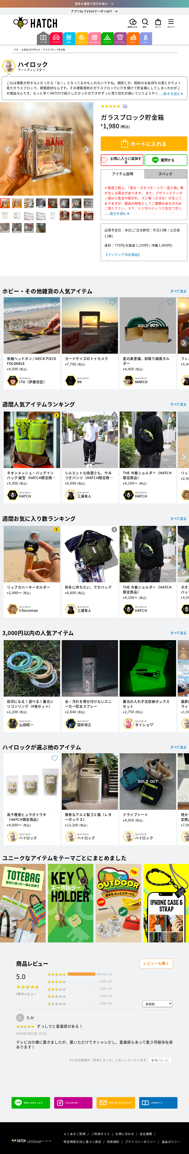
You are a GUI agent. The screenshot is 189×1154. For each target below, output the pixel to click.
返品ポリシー (171, 1141)
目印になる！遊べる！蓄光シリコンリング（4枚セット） (30, 704)
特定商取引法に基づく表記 (83, 1141)
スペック (165, 173)
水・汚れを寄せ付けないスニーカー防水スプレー (88, 704)
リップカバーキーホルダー (28, 587)
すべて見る (178, 291)
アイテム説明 (122, 173)
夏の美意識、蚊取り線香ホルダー (146, 361)
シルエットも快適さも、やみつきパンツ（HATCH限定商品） (88, 475)
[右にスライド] (184, 343)
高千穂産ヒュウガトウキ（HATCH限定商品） (27, 817)
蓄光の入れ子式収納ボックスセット (146, 704)
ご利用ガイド (101, 1134)
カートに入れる (148, 143)
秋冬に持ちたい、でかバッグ (88, 587)
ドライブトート (135, 814)
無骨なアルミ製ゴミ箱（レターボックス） (88, 817)
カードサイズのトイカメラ (86, 358)
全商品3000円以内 (30, 50)
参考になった (160, 1060)
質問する (167, 160)
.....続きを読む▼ (171, 93)
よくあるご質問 (75, 1134)
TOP (16, 50)
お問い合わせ (125, 1134)
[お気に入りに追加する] (86, 189)
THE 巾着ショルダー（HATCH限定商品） (147, 475)
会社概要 (146, 1134)
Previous (7, 150)
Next (87, 150)
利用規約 (113, 1141)
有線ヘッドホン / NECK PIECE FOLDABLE (31, 361)
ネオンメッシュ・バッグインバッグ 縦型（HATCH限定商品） (30, 475)
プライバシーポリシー (141, 1141)
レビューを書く (156, 963)
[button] (145, 23)
